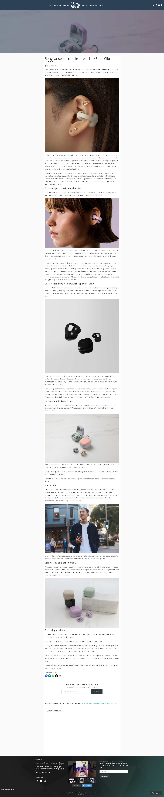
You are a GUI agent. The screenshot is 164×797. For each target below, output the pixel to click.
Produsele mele (93, 5)
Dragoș (84, 794)
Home (50, 5)
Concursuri (65, 5)
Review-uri (57, 5)
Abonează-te (96, 691)
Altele (84, 5)
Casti (58, 66)
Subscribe (104, 776)
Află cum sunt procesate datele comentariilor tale (99, 703)
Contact (101, 5)
